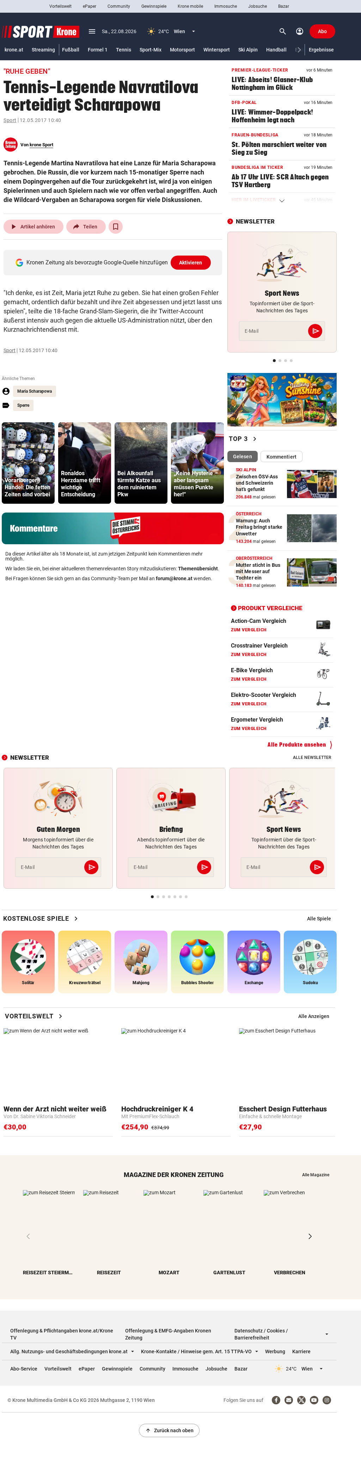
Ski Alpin (248, 50)
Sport (10, 120)
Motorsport (182, 50)
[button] (299, 50)
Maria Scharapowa (34, 391)
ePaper (89, 6)
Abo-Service (23, 1369)
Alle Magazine (315, 1174)
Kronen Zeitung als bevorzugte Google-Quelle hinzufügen (114, 262)
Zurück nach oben (169, 1430)
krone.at (14, 50)
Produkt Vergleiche (270, 608)
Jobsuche (257, 6)
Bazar (283, 6)
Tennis (123, 50)
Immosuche (225, 6)
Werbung (275, 1351)
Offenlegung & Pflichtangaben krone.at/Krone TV (61, 1334)
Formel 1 (98, 50)
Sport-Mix (150, 50)
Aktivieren (190, 262)
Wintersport (216, 50)
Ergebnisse (321, 50)
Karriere (301, 1351)
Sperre (23, 405)
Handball (276, 50)
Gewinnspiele (153, 6)
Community (119, 6)
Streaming (43, 50)
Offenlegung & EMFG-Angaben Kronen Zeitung (168, 1334)
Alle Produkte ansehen (297, 745)
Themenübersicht (198, 568)
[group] (28, 463)
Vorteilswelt (60, 6)
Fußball (70, 50)
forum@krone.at (174, 578)
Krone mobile (190, 6)
